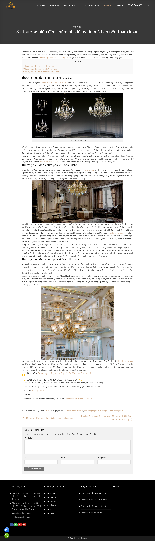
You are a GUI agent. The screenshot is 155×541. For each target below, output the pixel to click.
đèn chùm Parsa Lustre (117, 233)
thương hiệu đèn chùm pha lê (111, 410)
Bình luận (28, 438)
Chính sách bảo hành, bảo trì (93, 506)
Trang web (101, 457)
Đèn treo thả (52, 497)
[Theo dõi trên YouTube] (24, 524)
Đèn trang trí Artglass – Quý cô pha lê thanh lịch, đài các (65, 373)
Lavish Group (88, 170)
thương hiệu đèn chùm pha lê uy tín (54, 57)
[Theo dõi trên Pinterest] (20, 524)
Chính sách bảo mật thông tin (93, 493)
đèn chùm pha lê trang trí (73, 410)
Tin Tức (107, 5)
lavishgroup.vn (38, 391)
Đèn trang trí (70, 5)
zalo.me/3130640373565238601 (78, 398)
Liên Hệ (120, 5)
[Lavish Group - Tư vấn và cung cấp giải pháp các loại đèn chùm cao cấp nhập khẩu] (17, 5)
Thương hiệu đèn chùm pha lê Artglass (39, 66)
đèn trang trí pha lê (91, 410)
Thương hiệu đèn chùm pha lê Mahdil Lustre (41, 72)
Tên (25, 457)
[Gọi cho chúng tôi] (16, 524)
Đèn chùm (51, 493)
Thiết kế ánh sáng (91, 5)
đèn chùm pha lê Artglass (50, 161)
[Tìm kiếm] (148, 5)
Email (63, 457)
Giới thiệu (54, 5)
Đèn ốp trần (52, 505)
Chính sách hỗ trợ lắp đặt (92, 512)
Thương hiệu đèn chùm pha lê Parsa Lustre (40, 69)
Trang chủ (41, 5)
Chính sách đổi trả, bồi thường (94, 499)
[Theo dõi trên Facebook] (12, 524)
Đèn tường (51, 501)
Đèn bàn (50, 513)
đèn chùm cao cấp (125, 361)
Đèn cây (50, 509)
